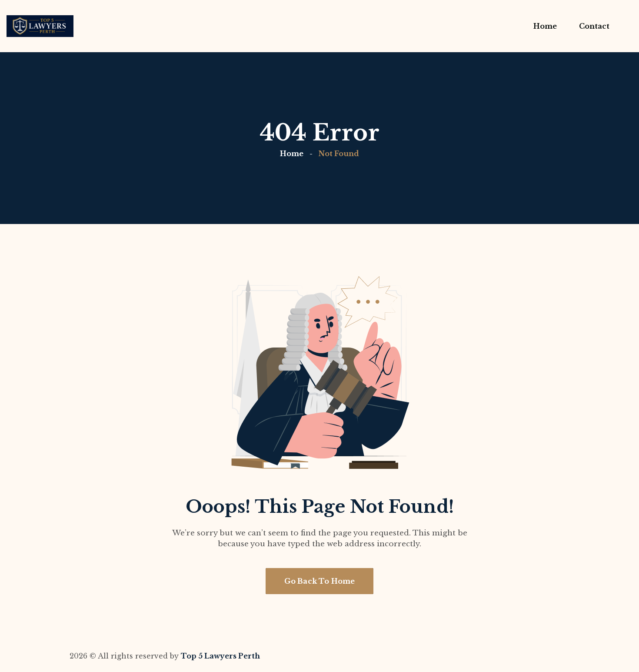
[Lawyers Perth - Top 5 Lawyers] (40, 26)
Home (291, 153)
